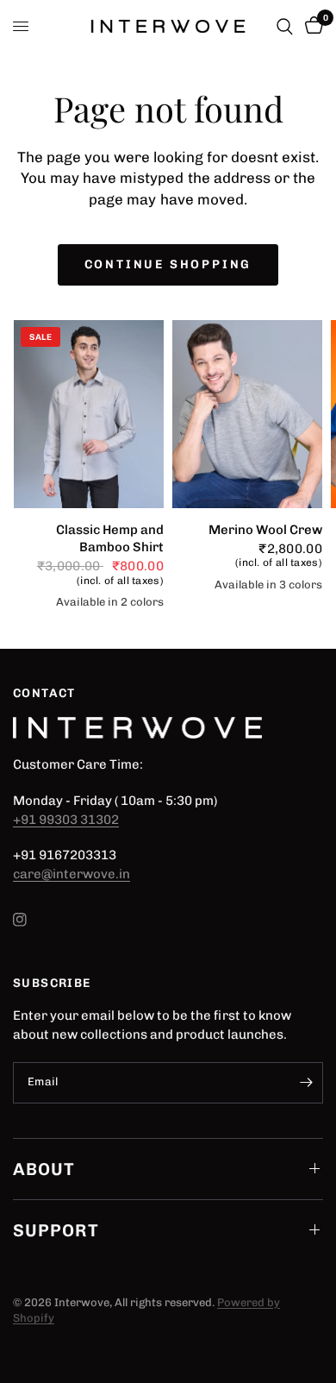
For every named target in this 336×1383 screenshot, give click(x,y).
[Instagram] (32, 920)
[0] (311, 26)
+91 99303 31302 (66, 819)
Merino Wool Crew (265, 529)
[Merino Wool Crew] (247, 414)
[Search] (285, 26)
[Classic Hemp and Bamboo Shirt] (89, 414)
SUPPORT (56, 1230)
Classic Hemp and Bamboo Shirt (110, 538)
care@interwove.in (71, 874)
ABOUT (44, 1169)
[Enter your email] (306, 1082)
